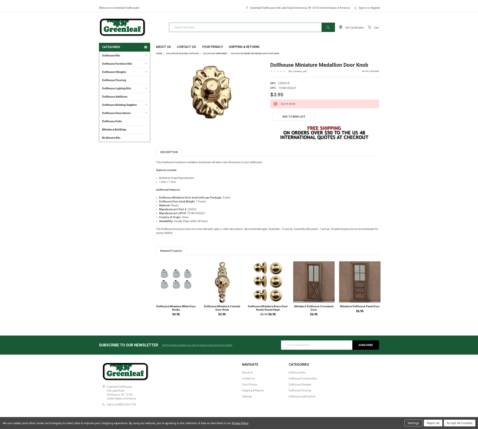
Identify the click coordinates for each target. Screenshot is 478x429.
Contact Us (186, 47)
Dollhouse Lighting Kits (116, 88)
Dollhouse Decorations (116, 113)
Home (159, 53)
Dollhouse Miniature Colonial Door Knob (222, 308)
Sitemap (247, 396)
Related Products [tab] (171, 250)
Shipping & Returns (244, 47)
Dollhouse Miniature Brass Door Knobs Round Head (268, 308)
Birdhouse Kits (111, 137)
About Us (163, 47)
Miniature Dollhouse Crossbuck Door (314, 308)
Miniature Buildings (114, 129)
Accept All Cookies (459, 423)
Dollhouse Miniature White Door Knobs (176, 308)
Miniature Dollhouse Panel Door (360, 306)
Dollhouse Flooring (114, 80)
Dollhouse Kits (111, 55)
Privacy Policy (240, 423)
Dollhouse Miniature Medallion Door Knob (255, 53)
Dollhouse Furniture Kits (117, 63)
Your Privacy (212, 47)
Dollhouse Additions (115, 96)
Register (375, 7)
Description (169, 152)
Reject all (433, 423)
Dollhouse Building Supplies (119, 104)
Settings (413, 423)
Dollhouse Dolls (112, 121)
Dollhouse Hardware (215, 53)
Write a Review (370, 71)
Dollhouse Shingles (114, 71)
